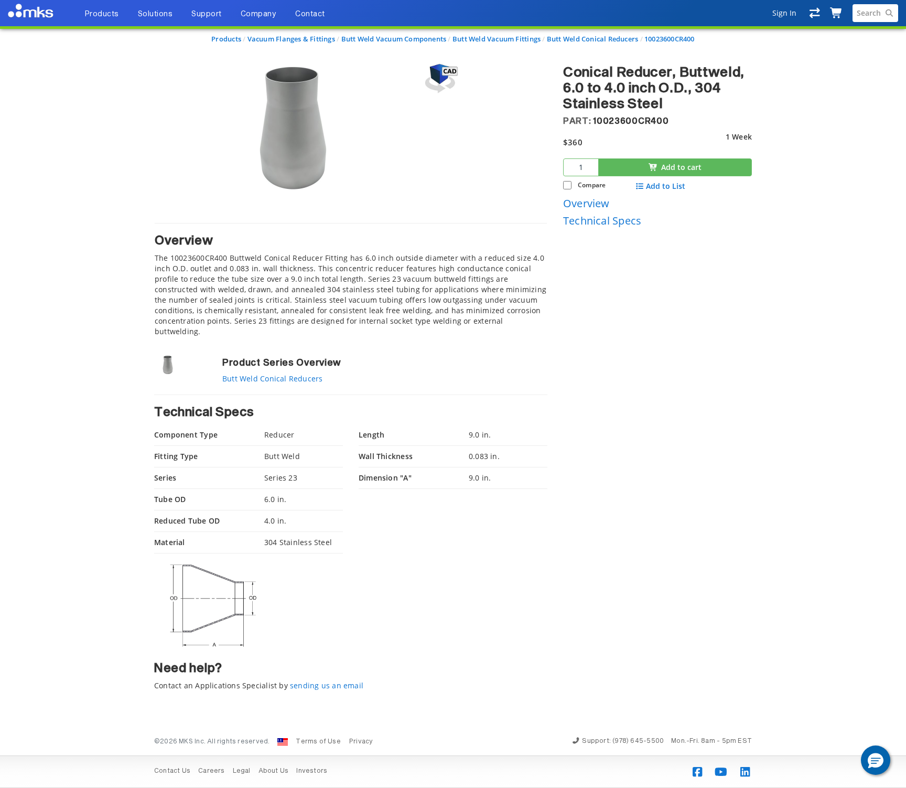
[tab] (351, 280)
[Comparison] (815, 13)
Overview (586, 203)
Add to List (665, 186)
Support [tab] (206, 14)
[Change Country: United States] (282, 742)
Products (226, 39)
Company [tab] (259, 14)
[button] (875, 760)
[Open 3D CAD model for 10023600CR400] (440, 78)
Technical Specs (602, 221)
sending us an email (326, 685)
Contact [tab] (310, 14)
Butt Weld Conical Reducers (592, 39)
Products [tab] (101, 14)
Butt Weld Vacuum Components (394, 39)
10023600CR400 (669, 39)
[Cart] (836, 13)
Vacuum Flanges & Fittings (291, 39)
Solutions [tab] (155, 14)
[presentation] (453, 394)
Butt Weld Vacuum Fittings (496, 39)
